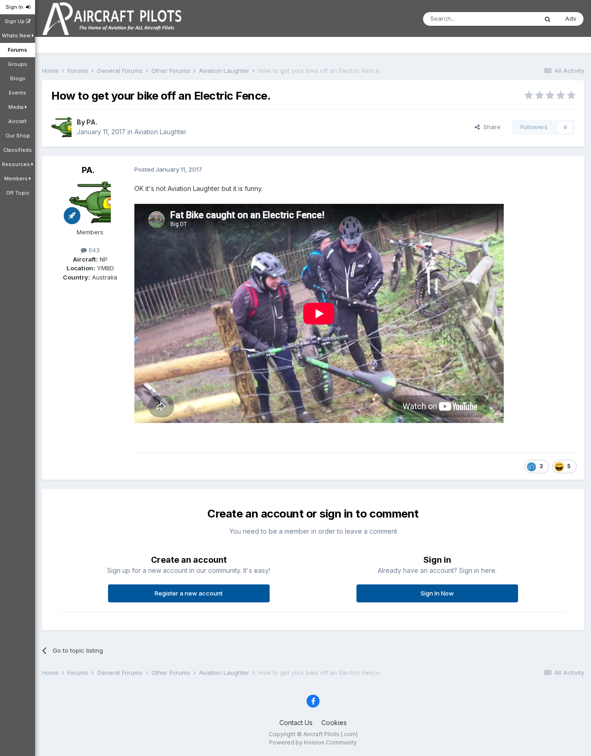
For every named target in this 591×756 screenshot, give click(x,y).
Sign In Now (437, 593)
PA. (91, 122)
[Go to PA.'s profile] (61, 127)
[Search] (547, 19)
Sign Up (15, 21)
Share (490, 127)
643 (93, 250)
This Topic (510, 18)
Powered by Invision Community (313, 742)
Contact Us (296, 722)
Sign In (16, 7)
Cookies (334, 722)
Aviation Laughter (160, 132)
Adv (570, 18)
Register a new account (189, 593)
